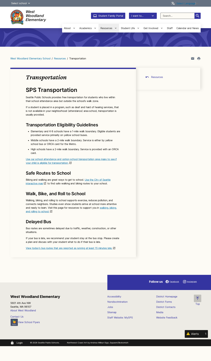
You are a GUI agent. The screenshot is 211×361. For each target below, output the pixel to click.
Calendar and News (187, 28)
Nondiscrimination (117, 301)
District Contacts (165, 307)
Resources (60, 58)
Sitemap (111, 312)
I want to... (137, 15)
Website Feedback (166, 317)
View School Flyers (29, 322)
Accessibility (114, 296)
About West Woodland (23, 310)
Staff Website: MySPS (120, 317)
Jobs (110, 307)
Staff (170, 28)
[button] (29, 3)
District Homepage (166, 296)
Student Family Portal (110, 15)
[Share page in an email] (192, 58)
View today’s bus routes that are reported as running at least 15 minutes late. (69, 248)
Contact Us (16, 316)
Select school (19, 3)
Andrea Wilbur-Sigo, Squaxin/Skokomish (109, 342)
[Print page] (199, 58)
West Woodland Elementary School (30, 58)
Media (159, 312)
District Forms (164, 301)
